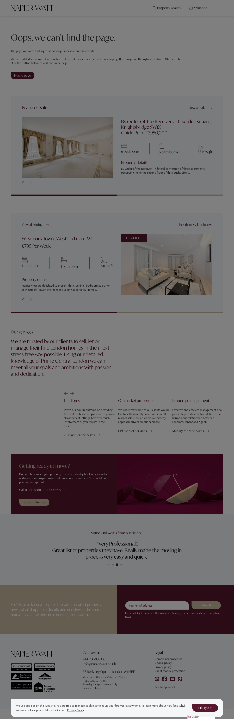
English (195, 717)
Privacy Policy (75, 710)
